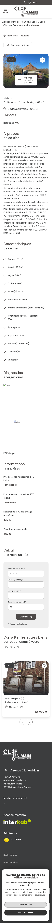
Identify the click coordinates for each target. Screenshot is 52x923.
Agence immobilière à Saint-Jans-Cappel (23, 21)
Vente (7, 25)
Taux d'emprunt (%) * (17, 602)
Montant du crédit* (16, 568)
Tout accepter (25, 912)
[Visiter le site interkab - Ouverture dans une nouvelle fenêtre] (16, 839)
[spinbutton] (26, 607)
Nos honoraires (10, 855)
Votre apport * (14, 591)
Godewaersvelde (21, 25)
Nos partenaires (10, 862)
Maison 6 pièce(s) (16, 700)
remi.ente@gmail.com (14, 780)
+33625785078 (11, 776)
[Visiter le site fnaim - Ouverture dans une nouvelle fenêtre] (6, 840)
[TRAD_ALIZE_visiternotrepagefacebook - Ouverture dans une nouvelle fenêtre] (3, 804)
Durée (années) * (15, 580)
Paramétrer (25, 904)
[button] (30, 722)
